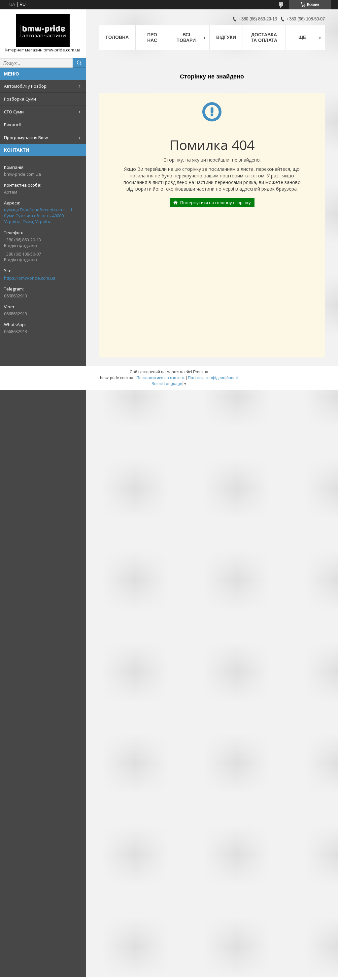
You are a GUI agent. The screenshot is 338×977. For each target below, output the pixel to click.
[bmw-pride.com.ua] (43, 30)
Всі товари (186, 37)
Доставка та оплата (264, 37)
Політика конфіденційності (213, 378)
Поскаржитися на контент (160, 378)
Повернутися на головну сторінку (215, 202)
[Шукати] (79, 63)
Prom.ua (200, 372)
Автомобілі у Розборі (26, 86)
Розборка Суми (20, 99)
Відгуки (226, 37)
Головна (117, 37)
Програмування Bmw (26, 137)
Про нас (152, 37)
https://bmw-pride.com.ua (29, 278)
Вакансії (12, 125)
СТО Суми (14, 112)
